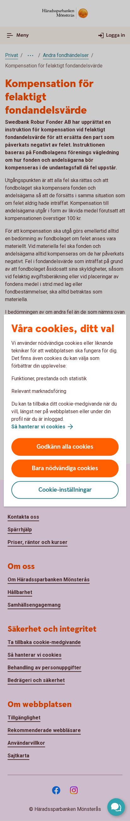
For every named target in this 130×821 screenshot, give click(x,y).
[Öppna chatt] (116, 807)
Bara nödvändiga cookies (65, 468)
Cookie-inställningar (65, 490)
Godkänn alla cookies (65, 447)
